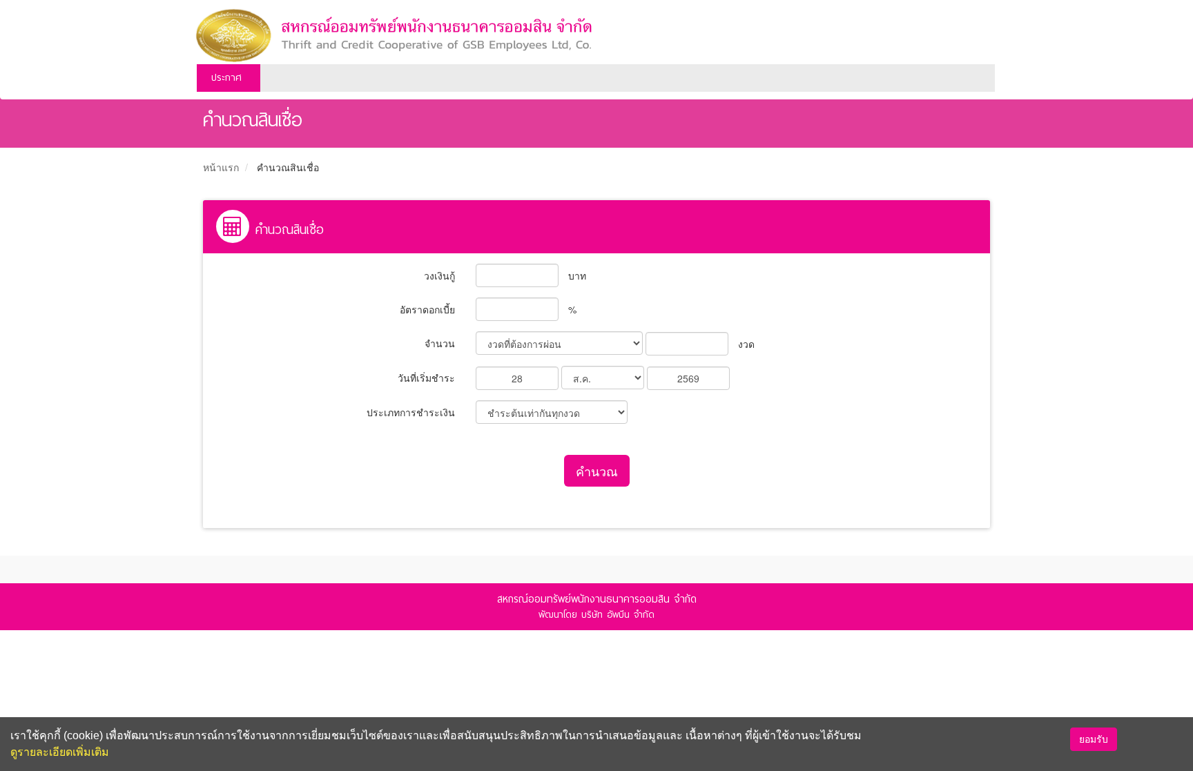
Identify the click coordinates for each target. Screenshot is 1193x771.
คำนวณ (597, 471)
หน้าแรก (221, 167)
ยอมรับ (1093, 739)
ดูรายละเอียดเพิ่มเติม (59, 752)
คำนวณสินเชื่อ (288, 167)
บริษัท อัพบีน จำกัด (617, 615)
